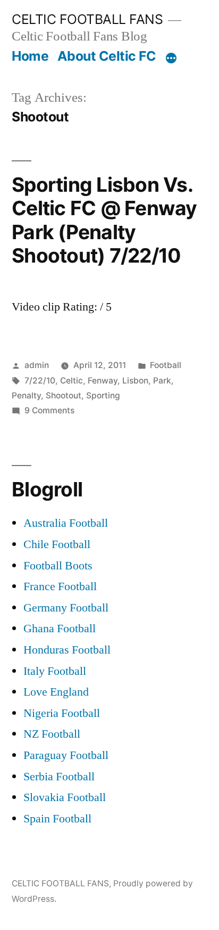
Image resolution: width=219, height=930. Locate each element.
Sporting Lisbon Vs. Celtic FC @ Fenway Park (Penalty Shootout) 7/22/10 (104, 220)
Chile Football (56, 544)
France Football (60, 586)
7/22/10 (39, 381)
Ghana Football (59, 628)
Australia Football (65, 523)
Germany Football (65, 607)
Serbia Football (59, 776)
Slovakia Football (64, 797)
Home (30, 56)
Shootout (63, 395)
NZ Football (51, 734)
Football (165, 365)
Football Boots (57, 565)
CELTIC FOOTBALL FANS (87, 19)
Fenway (102, 381)
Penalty (26, 395)
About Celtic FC (106, 56)
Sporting (103, 395)
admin (36, 365)
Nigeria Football (61, 713)
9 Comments (49, 410)
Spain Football (57, 818)
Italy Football (54, 671)
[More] (171, 58)
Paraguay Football (65, 755)
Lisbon (135, 381)
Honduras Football (67, 649)
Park (162, 381)
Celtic (71, 381)
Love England (56, 691)
